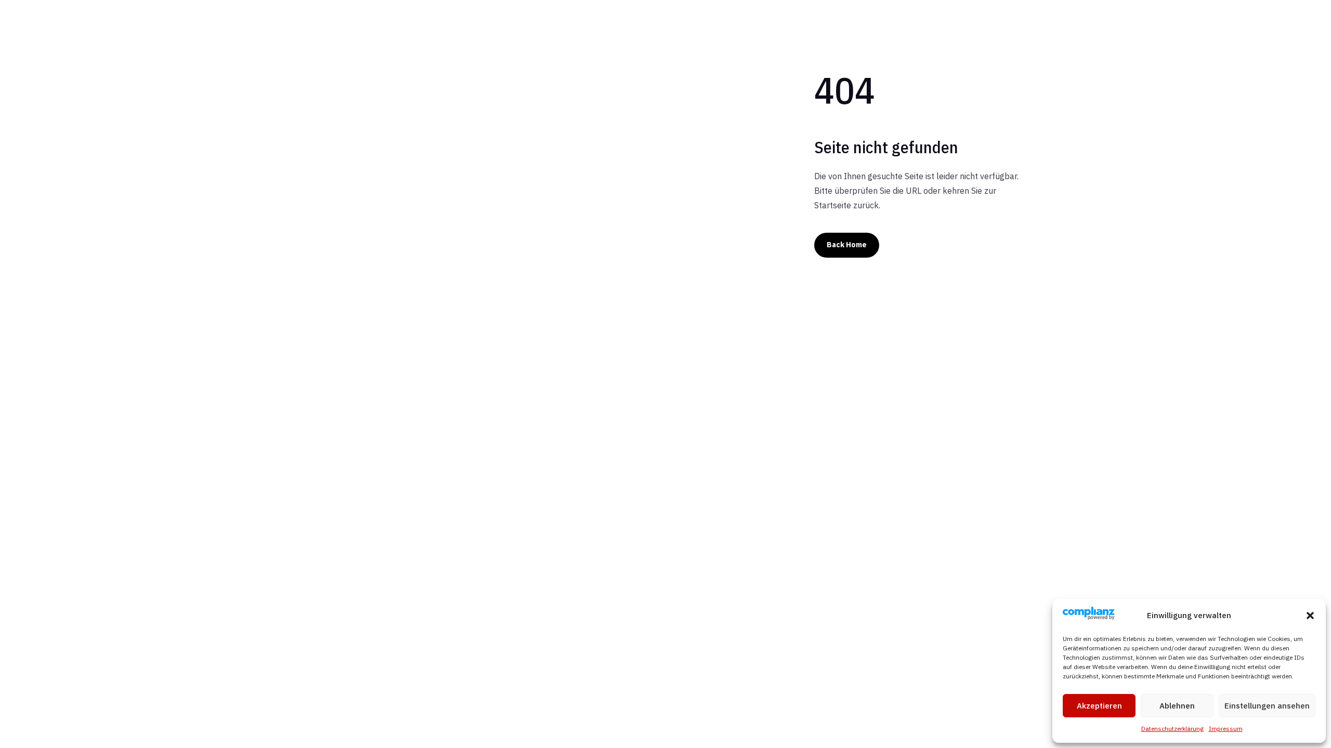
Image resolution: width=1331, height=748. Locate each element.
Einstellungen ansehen (1267, 706)
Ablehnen (1177, 706)
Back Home (847, 244)
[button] (1310, 615)
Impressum (1226, 728)
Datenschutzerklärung (1172, 728)
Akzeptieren (1099, 706)
